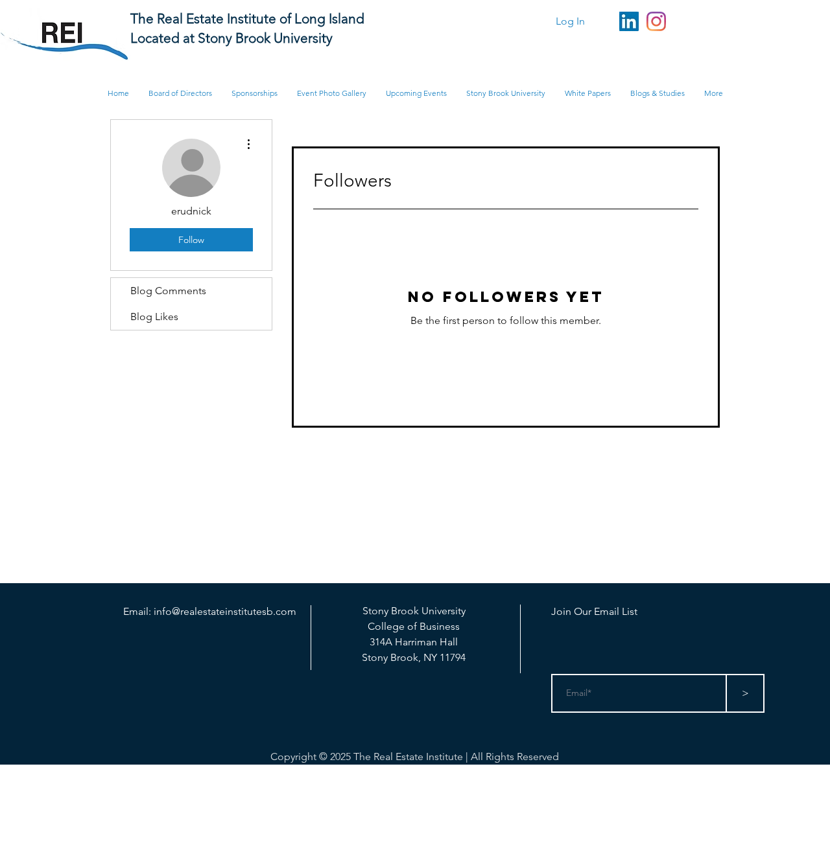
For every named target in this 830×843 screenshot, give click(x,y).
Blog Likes (154, 316)
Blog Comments (168, 290)
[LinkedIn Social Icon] (629, 21)
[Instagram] (656, 21)
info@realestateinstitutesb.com (225, 611)
